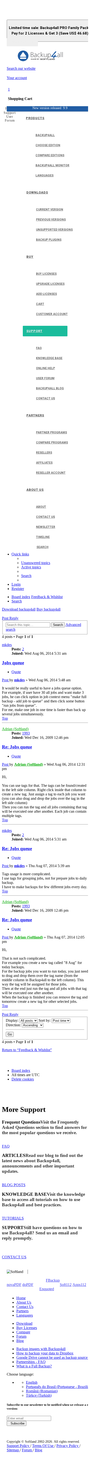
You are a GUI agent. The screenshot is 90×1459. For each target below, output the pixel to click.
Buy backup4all (48, 609)
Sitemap (13, 1450)
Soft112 (66, 1285)
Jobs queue (13, 662)
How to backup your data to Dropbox (44, 1353)
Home (21, 1298)
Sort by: (45, 1020)
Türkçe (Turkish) (39, 1395)
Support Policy (18, 1446)
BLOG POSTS (13, 1185)
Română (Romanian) (42, 1391)
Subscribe (16, 1423)
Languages (24, 1315)
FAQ (6, 1146)
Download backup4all (19, 609)
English (31, 1382)
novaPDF (14, 1285)
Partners (22, 1311)
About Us (23, 1302)
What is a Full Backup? (34, 1366)
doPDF (27, 1285)
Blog (20, 1341)
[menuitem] (35, 563)
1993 (26, 733)
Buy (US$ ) (22, 42)
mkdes (7, 645)
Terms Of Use (43, 1446)
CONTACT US (14, 1257)
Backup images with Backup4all (41, 1349)
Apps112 (79, 1285)
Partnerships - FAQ (31, 1362)
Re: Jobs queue (17, 746)
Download (24, 1323)
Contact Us (24, 1307)
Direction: (14, 1025)
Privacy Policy (67, 1446)
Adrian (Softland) (15, 729)
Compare (23, 1332)
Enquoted (46, 1289)
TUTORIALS (13, 1218)
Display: (12, 1020)
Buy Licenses (26, 1328)
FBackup (53, 1280)
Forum (21, 1336)
